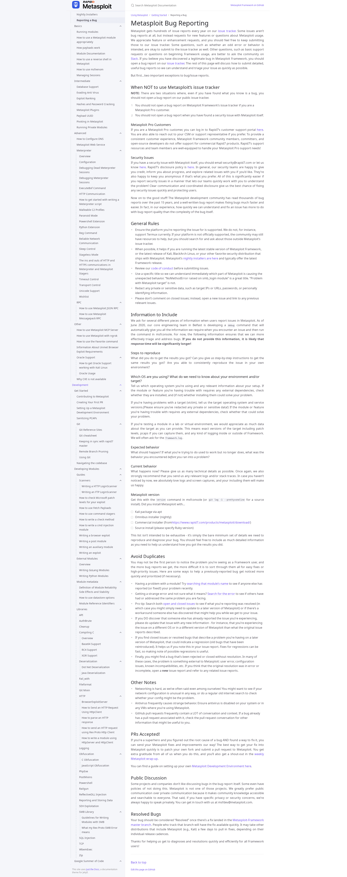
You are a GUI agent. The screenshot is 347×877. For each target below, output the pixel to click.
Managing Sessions (88, 75)
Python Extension (89, 227)
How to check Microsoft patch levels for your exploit (97, 500)
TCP (81, 843)
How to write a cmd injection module (96, 527)
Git (78, 424)
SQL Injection (87, 838)
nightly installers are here (200, 258)
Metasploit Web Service (91, 144)
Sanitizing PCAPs (87, 418)
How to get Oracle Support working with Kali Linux (95, 365)
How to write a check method (96, 519)
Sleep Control (87, 249)
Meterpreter (84, 150)
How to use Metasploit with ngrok (97, 335)
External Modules (87, 558)
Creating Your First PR (90, 402)
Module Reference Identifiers (97, 603)
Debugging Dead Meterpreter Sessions (97, 170)
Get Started (81, 390)
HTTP (82, 696)
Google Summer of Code (89, 861)
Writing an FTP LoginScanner (99, 492)
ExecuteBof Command (92, 188)
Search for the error (221, 594)
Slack (134, 59)
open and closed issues (179, 604)
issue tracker (226, 31)
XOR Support (89, 655)
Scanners (84, 480)
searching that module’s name (207, 584)
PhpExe (83, 771)
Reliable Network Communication (89, 241)
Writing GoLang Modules (94, 570)
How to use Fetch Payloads (95, 508)
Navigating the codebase (92, 463)
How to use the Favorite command (97, 341)
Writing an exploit (90, 552)
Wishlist (84, 296)
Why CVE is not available (91, 379)
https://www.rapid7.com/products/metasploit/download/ (211, 522)
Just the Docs (92, 869)
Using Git (84, 457)
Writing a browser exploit (94, 535)
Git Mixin (84, 690)
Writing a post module (92, 541)
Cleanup (84, 626)
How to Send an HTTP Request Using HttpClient (100, 710)
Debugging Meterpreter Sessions (93, 180)
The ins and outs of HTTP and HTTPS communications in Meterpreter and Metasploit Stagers (97, 267)
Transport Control (89, 285)
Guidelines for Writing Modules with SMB (95, 820)
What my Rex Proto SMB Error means (99, 830)
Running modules (87, 31)
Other (77, 324)
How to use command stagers (97, 513)
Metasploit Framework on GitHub (247, 5)
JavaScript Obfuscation (95, 765)
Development (80, 385)
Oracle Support (86, 357)
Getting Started (159, 15)
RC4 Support (89, 649)
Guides (81, 474)
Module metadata (87, 581)
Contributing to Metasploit (93, 396)
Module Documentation (91, 53)
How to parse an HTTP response (95, 720)
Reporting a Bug (87, 20)
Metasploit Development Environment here (221, 766)
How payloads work (88, 47)
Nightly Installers (87, 14)
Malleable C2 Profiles (91, 209)
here (260, 130)
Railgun (84, 788)
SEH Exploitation (89, 806)
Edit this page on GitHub (143, 869)
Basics (78, 26)
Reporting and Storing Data (96, 800)
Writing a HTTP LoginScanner (99, 486)
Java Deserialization (93, 673)
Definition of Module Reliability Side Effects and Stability (98, 590)
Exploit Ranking (86, 98)
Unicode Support (89, 291)
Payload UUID (85, 115)
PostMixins (85, 777)
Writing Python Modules (93, 576)
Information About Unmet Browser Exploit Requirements (98, 349)
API (81, 615)
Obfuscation (86, 754)
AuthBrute (85, 620)
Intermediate (82, 81)
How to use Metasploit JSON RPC (98, 308)
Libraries (82, 609)
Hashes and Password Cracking (96, 104)
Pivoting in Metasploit (90, 121)
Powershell (85, 783)
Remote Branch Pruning (93, 451)
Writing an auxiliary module (96, 547)
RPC (79, 302)
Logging (84, 748)
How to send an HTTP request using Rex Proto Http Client (99, 730)
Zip (81, 855)
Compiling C (86, 632)
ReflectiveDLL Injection (92, 794)
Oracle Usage (87, 373)
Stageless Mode (88, 254)
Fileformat (85, 684)
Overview (84, 156)
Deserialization (88, 661)
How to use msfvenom (90, 69)
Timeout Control (89, 279)
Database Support (87, 86)
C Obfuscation (90, 759)
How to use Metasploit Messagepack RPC (92, 316)
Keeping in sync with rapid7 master (96, 443)
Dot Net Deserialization (96, 667)
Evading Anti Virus (88, 92)
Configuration (87, 162)
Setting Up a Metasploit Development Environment (93, 410)
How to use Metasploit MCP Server (97, 330)
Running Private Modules (92, 127)
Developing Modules (86, 469)
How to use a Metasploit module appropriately (96, 40)
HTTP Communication (92, 194)
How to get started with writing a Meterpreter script (99, 202)
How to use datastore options (97, 597)
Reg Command (88, 233)
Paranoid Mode (88, 215)
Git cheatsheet (88, 435)
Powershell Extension (92, 221)
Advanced (80, 133)
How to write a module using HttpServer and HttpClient (99, 740)
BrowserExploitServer (95, 702)
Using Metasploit (139, 15)
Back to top (138, 862)
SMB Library (86, 812)
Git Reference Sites (90, 429)
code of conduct (162, 268)
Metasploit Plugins (88, 110)
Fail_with (84, 678)
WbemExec (85, 849)
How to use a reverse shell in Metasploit (94, 61)
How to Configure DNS (90, 139)
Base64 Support (91, 644)
